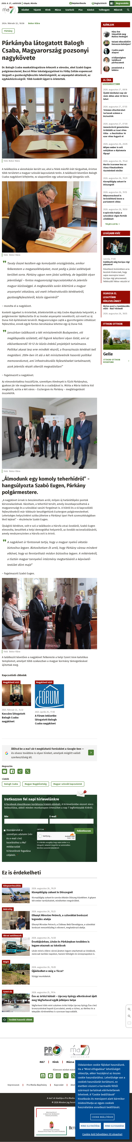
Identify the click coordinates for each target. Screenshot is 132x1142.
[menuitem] (128, 10)
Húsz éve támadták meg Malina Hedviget (120, 34)
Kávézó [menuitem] (90, 10)
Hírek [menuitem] (48, 10)
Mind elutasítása (90, 1126)
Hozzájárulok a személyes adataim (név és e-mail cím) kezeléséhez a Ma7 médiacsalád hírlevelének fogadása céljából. (19, 842)
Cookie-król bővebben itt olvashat (102, 1134)
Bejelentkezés (79, 3)
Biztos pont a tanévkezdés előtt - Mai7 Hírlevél (116, 307)
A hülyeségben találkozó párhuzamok (119, 60)
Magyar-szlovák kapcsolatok (67, 784)
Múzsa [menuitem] (58, 10)
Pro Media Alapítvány (37, 1085)
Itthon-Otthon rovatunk (111, 360)
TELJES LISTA (111, 224)
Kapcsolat (58, 1085)
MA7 (42, 1062)
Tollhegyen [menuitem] (104, 10)
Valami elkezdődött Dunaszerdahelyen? (121, 43)
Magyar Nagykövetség (36, 784)
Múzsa (70, 1062)
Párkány (8, 31)
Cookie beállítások (102, 1117)
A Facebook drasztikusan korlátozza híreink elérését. (32, 804)
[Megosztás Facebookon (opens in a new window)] (12, 771)
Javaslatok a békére (118, 69)
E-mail (53, 816)
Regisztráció (100, 3)
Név (6, 816)
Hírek (55, 1062)
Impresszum (13, 1085)
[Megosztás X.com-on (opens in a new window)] (27, 771)
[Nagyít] (129, 1009)
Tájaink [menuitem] (37, 10)
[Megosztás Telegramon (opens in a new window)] (20, 771)
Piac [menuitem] (81, 10)
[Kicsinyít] (129, 1016)
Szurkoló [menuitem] (69, 10)
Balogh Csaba (11, 784)
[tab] (107, 80)
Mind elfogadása (114, 1126)
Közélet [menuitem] (25, 10)
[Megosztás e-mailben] (4, 771)
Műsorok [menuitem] (118, 10)
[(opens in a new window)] (42, 1075)
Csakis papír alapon (118, 51)
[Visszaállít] (129, 1023)
